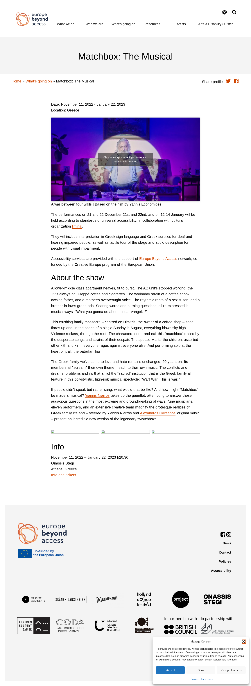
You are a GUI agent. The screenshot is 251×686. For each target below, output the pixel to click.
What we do (65, 24)
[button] (243, 641)
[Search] (233, 12)
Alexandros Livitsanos (157, 413)
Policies (225, 561)
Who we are (94, 24)
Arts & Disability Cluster (215, 24)
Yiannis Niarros (97, 395)
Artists (181, 24)
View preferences (231, 670)
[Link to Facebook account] (222, 535)
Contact (225, 552)
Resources (152, 24)
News (227, 543)
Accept (170, 670)
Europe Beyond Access (158, 259)
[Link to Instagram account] (228, 535)
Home (32, 19)
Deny (201, 670)
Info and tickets (63, 475)
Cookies (195, 679)
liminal (77, 226)
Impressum (207, 679)
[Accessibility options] (225, 12)
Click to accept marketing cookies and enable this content (125, 159)
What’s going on (123, 24)
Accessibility (221, 570)
